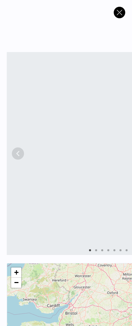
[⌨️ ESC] (119, 12)
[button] (16, 272)
